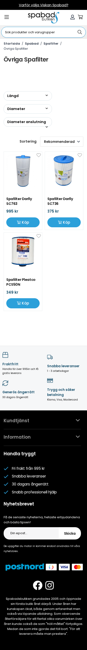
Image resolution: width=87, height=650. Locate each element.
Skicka (70, 533)
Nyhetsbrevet (19, 504)
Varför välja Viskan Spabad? (43, 5)
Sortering (28, 141)
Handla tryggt (20, 454)
